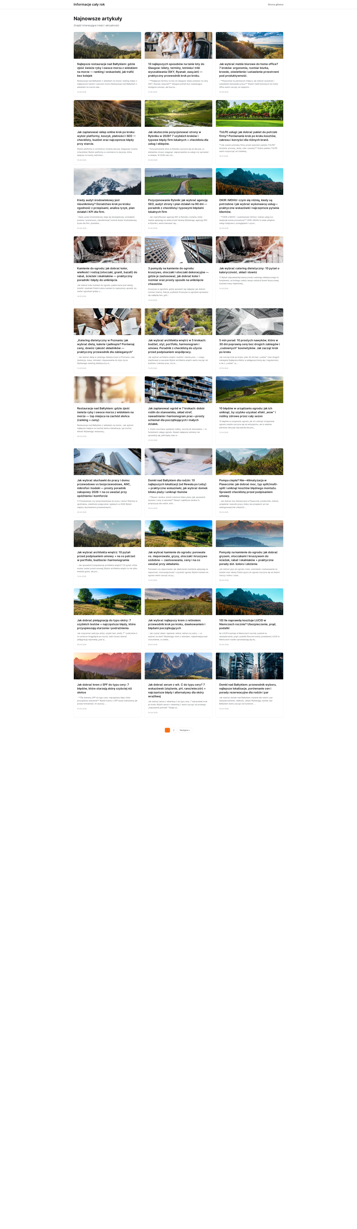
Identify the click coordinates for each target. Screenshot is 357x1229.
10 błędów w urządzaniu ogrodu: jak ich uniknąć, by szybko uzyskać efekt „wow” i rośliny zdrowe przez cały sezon (247, 412)
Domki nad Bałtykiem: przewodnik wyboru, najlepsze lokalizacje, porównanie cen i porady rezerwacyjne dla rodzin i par (248, 688)
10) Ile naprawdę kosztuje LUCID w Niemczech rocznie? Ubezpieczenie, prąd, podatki (247, 624)
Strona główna (275, 4)
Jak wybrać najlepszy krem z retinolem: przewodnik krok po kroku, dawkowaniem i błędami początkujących (176, 624)
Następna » (185, 730)
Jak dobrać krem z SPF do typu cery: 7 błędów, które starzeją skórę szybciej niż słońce (104, 688)
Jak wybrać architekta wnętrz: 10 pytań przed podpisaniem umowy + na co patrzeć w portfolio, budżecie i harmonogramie (106, 556)
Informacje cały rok (89, 4)
